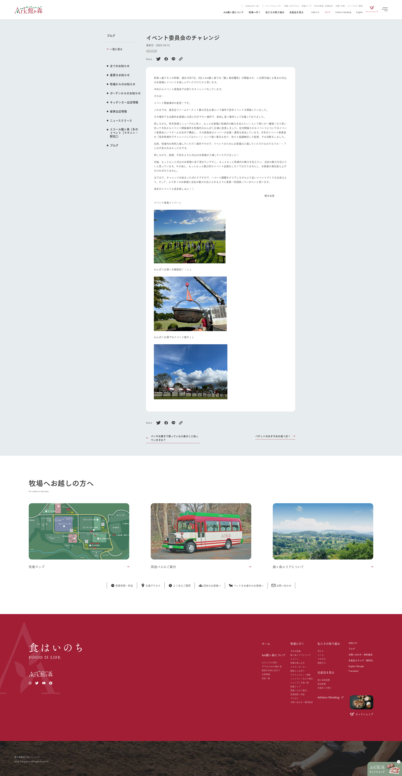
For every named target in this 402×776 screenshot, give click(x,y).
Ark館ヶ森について (233, 12)
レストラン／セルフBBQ (301, 678)
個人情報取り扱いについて (27, 756)
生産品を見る (296, 12)
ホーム (266, 643)
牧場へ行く (255, 12)
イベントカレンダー (273, 5)
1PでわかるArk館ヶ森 (272, 666)
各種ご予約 (340, 5)
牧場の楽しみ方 (297, 662)
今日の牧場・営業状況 (323, 5)
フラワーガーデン (298, 666)
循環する (322, 662)
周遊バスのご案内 (298, 690)
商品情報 (322, 683)
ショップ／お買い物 (299, 682)
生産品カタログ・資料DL (360, 660)
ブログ (327, 12)
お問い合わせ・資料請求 (301, 702)
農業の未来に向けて (271, 670)
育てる (321, 650)
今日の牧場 (295, 650)
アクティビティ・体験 (300, 674)
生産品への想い (325, 687)
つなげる (322, 658)
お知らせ (315, 12)
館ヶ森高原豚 (324, 679)
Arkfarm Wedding (343, 12)
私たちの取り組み (275, 12)
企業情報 (266, 674)
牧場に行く (297, 643)
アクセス (294, 698)
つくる (321, 654)
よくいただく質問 (355, 5)
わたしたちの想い (270, 662)
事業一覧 (266, 678)
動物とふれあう (297, 670)
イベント (294, 658)
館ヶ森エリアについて (300, 654)
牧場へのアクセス (291, 5)
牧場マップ (306, 5)
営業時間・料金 (297, 694)
